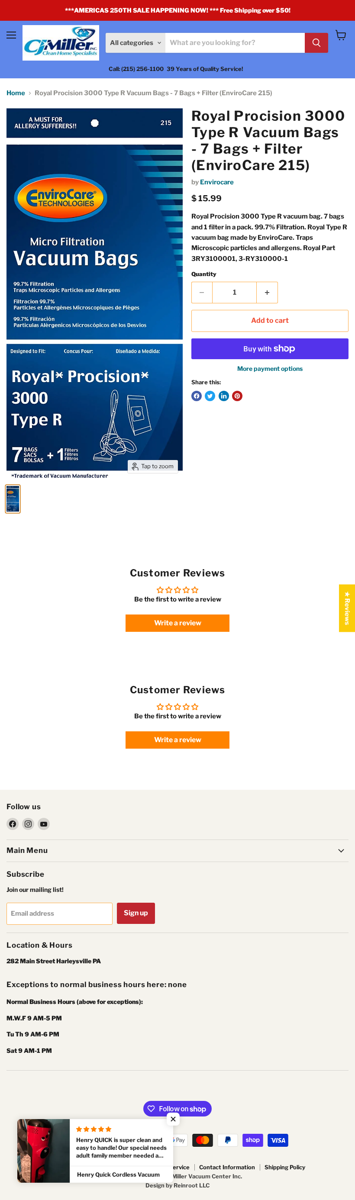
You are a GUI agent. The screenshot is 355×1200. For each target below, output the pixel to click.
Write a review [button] (177, 623)
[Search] (316, 43)
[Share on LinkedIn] (224, 396)
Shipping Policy (285, 1167)
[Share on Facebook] (196, 396)
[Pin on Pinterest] (237, 396)
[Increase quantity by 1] (267, 292)
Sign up (136, 913)
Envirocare (217, 182)
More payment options (270, 368)
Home (15, 93)
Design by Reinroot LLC (177, 1185)
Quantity (203, 274)
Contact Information (227, 1167)
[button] (173, 1119)
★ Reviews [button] (347, 608)
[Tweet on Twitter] (210, 396)
